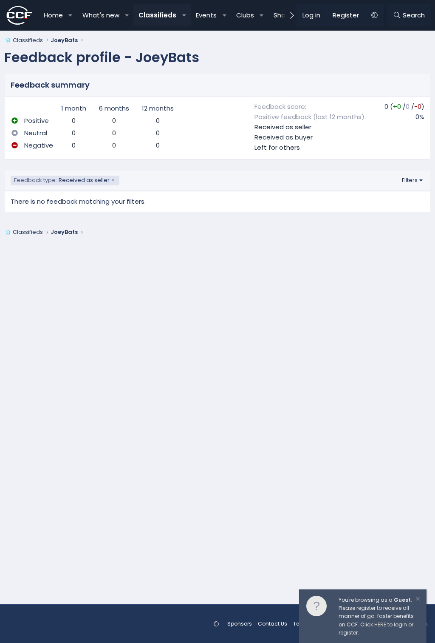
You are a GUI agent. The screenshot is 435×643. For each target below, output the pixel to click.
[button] (70, 15)
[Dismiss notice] (417, 600)
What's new (100, 15)
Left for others (277, 147)
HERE (380, 624)
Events (206, 15)
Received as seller (282, 126)
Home (53, 15)
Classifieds (157, 15)
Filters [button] (410, 180)
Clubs (245, 15)
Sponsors (239, 623)
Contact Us (272, 623)
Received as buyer (283, 137)
